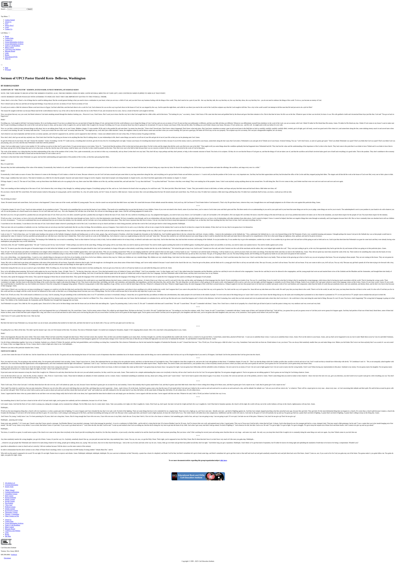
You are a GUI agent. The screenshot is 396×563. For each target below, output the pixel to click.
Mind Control (9, 47)
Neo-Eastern (9, 503)
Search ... (4, 9)
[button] (9, 16)
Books (7, 55)
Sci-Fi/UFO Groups (11, 510)
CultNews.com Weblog (12, 531)
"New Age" (9, 505)
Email (9, 70)
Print (6, 68)
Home (7, 36)
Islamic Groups (10, 499)
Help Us (7, 59)
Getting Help (9, 38)
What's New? (9, 25)
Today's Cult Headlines (12, 46)
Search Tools (9, 487)
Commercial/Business (12, 492)
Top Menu (4, 16)
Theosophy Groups (11, 512)
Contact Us (8, 29)
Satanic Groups (10, 509)
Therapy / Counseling (12, 514)
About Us (8, 22)
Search (30, 9)
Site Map (8, 536)
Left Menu (4, 33)
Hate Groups (9, 496)
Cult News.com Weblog (13, 49)
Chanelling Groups (11, 494)
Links (7, 53)
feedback (14, 554)
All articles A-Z (10, 483)
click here (223, 460)
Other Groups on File (12, 516)
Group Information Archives (14, 42)
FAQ (6, 24)
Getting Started (10, 20)
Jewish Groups (10, 501)
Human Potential (10, 497)
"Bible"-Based (9, 490)
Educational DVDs (11, 57)
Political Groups (10, 507)
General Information (11, 485)
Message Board (10, 51)
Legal (7, 27)
